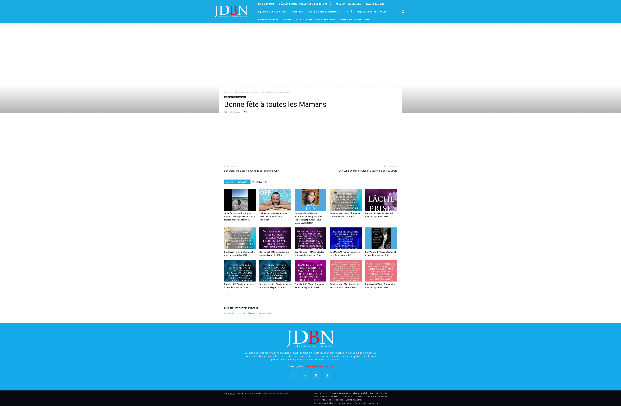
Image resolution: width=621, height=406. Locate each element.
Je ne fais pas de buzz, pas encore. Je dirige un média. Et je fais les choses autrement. (239, 216)
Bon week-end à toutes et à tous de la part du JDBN (251, 170)
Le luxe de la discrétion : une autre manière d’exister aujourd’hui (273, 216)
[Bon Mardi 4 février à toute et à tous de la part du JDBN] (381, 271)
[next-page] (231, 294)
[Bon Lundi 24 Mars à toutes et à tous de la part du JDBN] (275, 238)
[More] (264, 124)
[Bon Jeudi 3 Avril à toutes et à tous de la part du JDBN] (381, 200)
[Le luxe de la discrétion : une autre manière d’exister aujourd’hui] (275, 200)
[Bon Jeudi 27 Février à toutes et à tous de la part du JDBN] (240, 271)
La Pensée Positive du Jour (246, 92)
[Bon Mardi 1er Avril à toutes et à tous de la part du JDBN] (240, 238)
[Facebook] (227, 124)
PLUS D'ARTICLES (261, 182)
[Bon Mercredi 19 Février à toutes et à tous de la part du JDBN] (275, 271)
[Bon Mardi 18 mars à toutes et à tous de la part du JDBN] (346, 238)
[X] (235, 124)
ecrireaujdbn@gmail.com (319, 366)
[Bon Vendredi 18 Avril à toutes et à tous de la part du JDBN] (346, 200)
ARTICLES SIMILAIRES (237, 182)
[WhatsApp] (249, 124)
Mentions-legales (281, 393)
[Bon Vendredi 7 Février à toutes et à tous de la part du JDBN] (346, 271)
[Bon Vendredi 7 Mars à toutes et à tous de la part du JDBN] (381, 238)
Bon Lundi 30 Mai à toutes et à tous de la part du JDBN (368, 170)
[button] (403, 12)
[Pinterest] (242, 124)
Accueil (227, 92)
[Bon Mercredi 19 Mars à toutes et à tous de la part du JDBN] (310, 238)
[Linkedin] (257, 124)
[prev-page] (226, 294)
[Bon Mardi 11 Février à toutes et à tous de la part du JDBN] (310, 271)
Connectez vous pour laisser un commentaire (248, 313)
